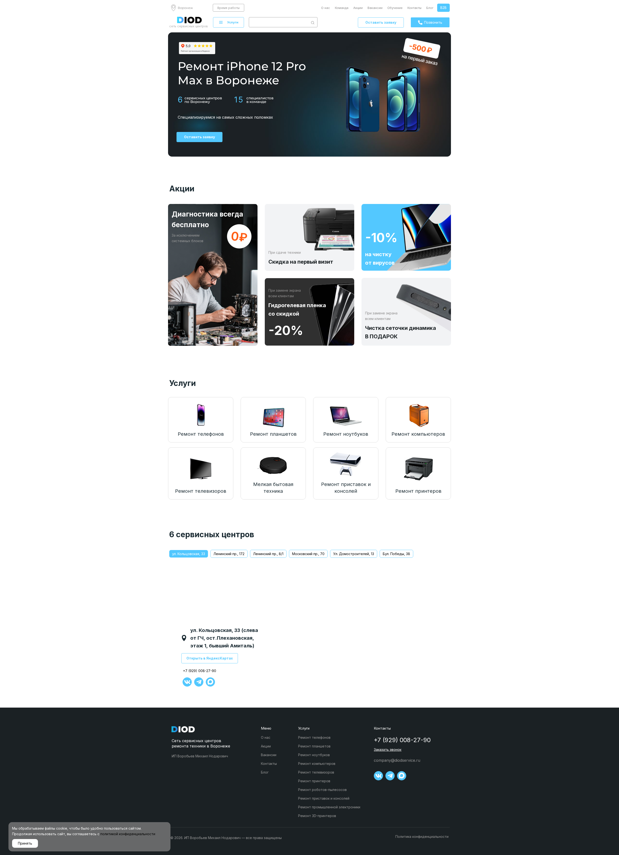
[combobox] (278, 22)
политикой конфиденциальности (127, 834)
